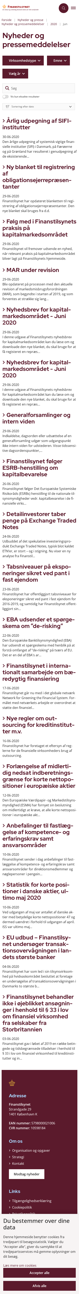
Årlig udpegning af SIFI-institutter (37, 123)
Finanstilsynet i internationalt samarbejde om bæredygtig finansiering (39, 672)
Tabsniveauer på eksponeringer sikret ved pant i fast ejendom (36, 573)
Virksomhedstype (22, 60)
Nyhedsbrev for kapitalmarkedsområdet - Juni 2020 (36, 316)
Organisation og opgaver (31, 1150)
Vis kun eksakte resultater (25, 96)
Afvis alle (39, 1286)
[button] (75, 8)
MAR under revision (32, 270)
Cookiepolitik (22, 1207)
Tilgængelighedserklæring (31, 1201)
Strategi (18, 1157)
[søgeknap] (7, 88)
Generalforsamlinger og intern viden (36, 418)
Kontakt (18, 1163)
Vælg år (14, 73)
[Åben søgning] (63, 8)
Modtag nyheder (27, 1174)
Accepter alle (39, 1273)
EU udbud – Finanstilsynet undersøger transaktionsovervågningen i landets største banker (37, 947)
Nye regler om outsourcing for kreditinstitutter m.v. (38, 725)
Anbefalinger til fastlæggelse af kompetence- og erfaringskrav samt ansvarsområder (37, 835)
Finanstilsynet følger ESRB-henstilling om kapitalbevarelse (32, 467)
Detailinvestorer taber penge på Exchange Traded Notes (39, 520)
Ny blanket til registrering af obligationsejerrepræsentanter (38, 177)
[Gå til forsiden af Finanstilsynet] (28, 8)
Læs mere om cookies (19, 1265)
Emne (57, 60)
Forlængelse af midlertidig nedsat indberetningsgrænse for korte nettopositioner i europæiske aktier (38, 776)
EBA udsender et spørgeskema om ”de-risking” (38, 622)
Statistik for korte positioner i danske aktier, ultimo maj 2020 (35, 891)
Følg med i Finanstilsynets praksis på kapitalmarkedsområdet (39, 228)
